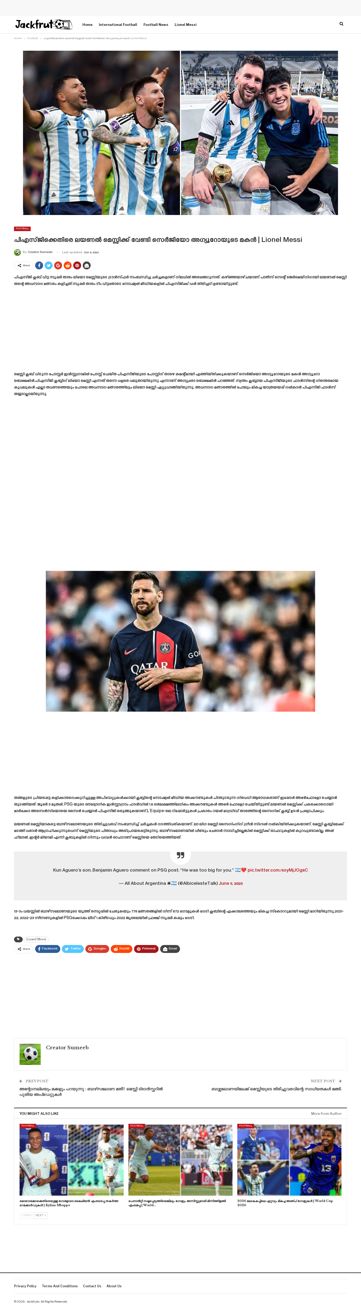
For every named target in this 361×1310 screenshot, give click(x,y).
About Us (114, 1286)
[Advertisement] (180, 331)
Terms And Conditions (60, 1286)
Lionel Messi (186, 24)
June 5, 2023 (231, 883)
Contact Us (92, 1286)
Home (87, 24)
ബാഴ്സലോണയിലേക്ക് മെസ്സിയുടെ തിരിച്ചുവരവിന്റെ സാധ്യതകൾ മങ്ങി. (276, 1088)
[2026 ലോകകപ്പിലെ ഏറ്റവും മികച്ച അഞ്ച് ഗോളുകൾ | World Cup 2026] (289, 1160)
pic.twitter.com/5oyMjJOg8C (278, 870)
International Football (118, 24)
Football (22, 228)
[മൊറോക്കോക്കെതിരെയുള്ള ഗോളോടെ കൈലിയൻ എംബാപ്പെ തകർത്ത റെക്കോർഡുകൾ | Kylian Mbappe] (72, 1160)
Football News (156, 24)
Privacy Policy (25, 1286)
